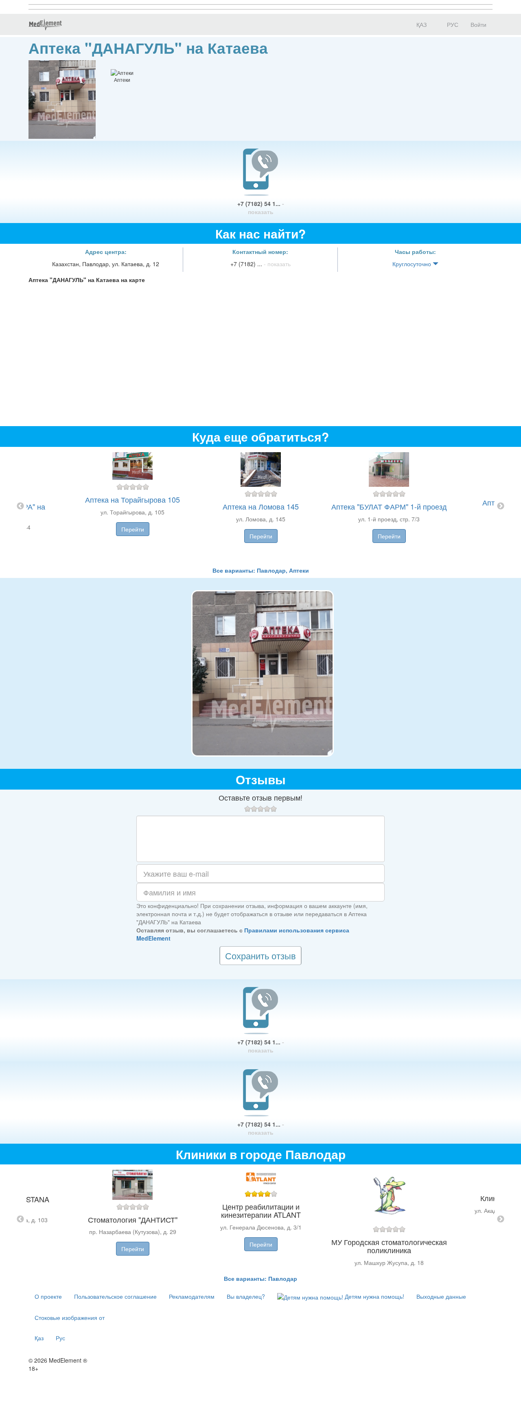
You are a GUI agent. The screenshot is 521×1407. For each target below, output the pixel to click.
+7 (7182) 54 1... (260, 207)
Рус (60, 1338)
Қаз (39, 1338)
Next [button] (501, 506)
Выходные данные (441, 1296)
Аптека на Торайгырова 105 (132, 499)
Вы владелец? (246, 1296)
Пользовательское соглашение (115, 1296)
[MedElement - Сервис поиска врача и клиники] (45, 24)
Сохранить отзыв (260, 955)
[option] (261, 506)
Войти (478, 24)
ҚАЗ (421, 24)
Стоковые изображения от (70, 1317)
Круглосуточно (412, 264)
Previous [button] (20, 506)
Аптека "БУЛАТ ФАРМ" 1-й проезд (389, 506)
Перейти (132, 529)
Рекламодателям (192, 1296)
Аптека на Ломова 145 (261, 506)
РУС (451, 24)
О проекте (48, 1296)
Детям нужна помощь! (373, 1296)
